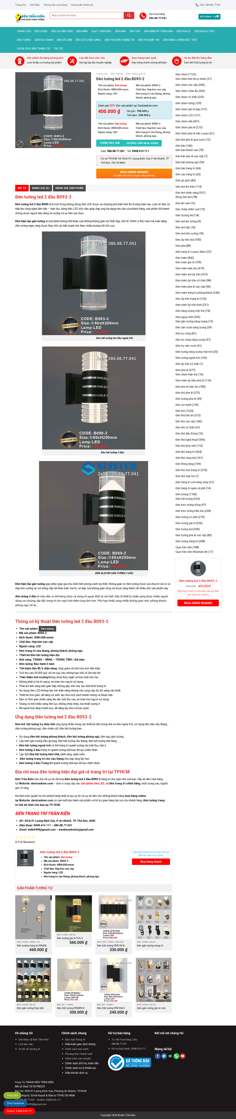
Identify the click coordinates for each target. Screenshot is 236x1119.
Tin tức (58, 48)
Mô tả (22, 188)
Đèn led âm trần (62, 31)
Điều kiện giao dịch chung (80, 1044)
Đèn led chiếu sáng (88, 39)
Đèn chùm (41, 31)
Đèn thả (135, 31)
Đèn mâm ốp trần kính (158, 31)
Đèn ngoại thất (205, 31)
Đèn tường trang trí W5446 (32, 945)
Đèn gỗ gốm (64, 39)
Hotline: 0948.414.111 (19, 1111)
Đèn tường (24, 39)
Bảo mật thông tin (75, 1039)
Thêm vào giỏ (110, 143)
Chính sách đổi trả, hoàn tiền (82, 1063)
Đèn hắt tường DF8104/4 (111, 1008)
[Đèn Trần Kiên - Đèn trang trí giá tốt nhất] (30, 18)
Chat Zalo (12, 1095)
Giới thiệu (35, 4)
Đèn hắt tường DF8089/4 (70, 1008)
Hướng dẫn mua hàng (55, 4)
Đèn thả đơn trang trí (120, 39)
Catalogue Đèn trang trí (33, 48)
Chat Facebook (15, 1103)
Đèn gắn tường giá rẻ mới (151, 1008)
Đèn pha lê (184, 31)
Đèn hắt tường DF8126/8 (111, 945)
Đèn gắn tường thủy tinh (30, 1008)
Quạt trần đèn (101, 31)
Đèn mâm (82, 31)
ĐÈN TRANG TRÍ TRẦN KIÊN (42, 813)
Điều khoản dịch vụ (76, 1072)
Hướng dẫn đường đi (82, 4)
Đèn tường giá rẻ (135, 73)
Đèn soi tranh (44, 39)
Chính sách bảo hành (77, 1049)
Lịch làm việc (25, 1044)
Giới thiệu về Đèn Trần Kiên (33, 1039)
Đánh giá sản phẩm (69, 188)
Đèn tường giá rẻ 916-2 (70, 938)
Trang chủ (20, 4)
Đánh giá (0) (41, 188)
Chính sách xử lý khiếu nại (80, 1068)
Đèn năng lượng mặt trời (180, 39)
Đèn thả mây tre (149, 39)
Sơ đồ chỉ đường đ (28, 1049)
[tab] (22, 188)
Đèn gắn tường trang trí (150, 945)
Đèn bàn (120, 31)
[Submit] (129, 15)
